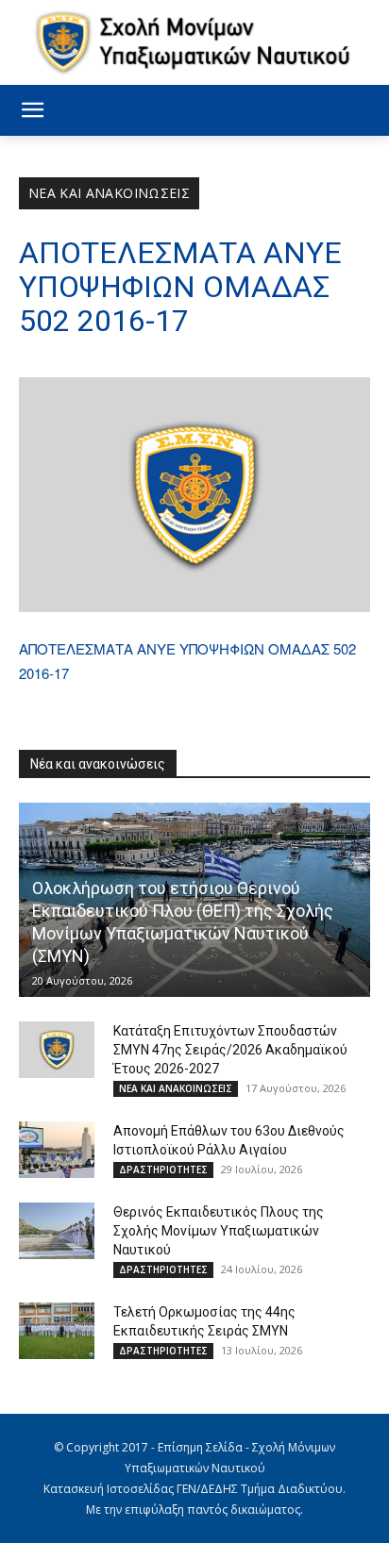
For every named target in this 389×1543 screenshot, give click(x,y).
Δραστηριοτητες (163, 1169)
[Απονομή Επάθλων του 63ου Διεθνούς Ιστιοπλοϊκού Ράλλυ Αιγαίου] (56, 1149)
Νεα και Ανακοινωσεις (109, 193)
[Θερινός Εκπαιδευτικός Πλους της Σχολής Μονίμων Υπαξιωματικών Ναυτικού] (56, 1231)
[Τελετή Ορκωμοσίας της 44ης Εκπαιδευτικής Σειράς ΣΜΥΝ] (56, 1330)
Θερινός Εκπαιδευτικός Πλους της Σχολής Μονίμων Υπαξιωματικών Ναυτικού (218, 1230)
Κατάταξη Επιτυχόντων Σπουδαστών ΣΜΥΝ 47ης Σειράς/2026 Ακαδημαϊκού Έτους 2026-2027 (230, 1049)
